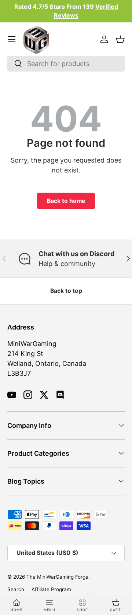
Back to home (66, 200)
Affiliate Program (51, 589)
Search (15, 589)
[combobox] (66, 64)
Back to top (66, 290)
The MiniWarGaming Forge (57, 577)
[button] (120, 39)
